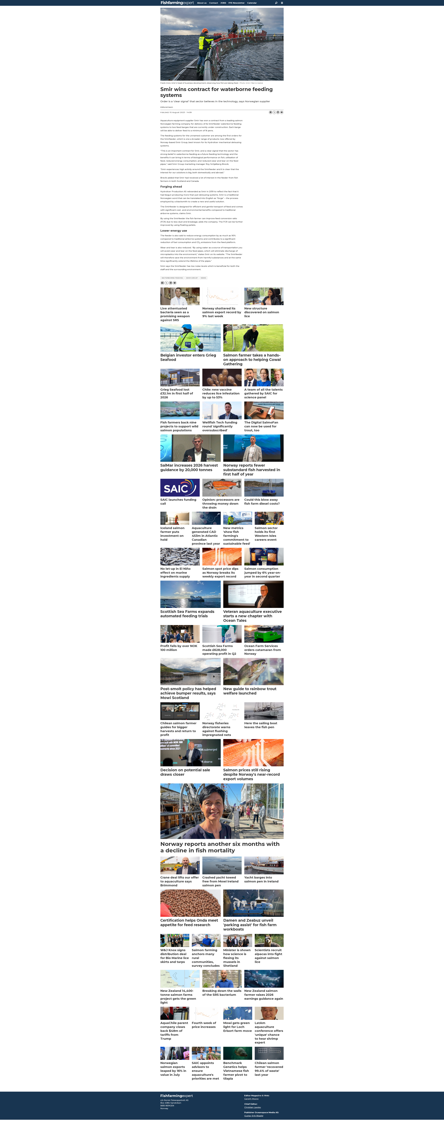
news (203, 278)
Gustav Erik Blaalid (253, 1116)
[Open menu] (282, 3)
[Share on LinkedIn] (278, 112)
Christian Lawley (252, 1107)
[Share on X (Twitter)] (274, 112)
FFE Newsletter (237, 3)
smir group (192, 278)
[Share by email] (281, 112)
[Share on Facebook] (270, 112)
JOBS (223, 3)
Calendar (252, 3)
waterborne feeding (172, 278)
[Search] (276, 3)
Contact (213, 3)
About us (202, 3)
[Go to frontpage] (177, 3)
